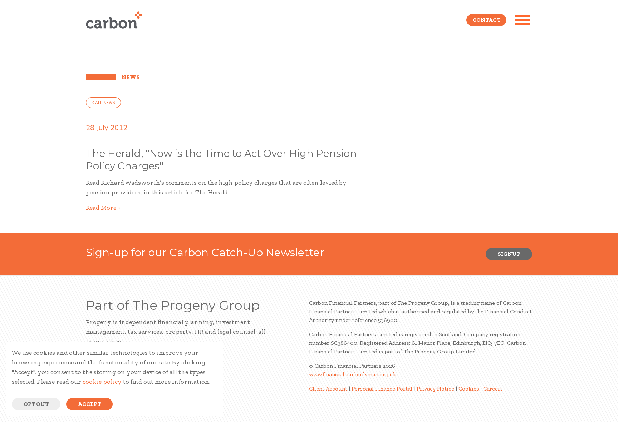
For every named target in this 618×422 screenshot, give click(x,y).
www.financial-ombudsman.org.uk (352, 374)
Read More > (103, 208)
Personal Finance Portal (382, 388)
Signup (508, 253)
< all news (103, 102)
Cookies (468, 388)
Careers (493, 388)
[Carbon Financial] (114, 20)
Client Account (328, 388)
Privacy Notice (435, 388)
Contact (486, 19)
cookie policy (102, 382)
